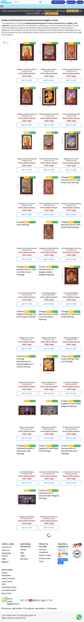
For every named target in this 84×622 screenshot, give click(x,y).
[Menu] (2, 6)
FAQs (41, 561)
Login (80, 2)
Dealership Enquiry (6, 554)
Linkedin (40, 608)
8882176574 (52, 13)
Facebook (7, 608)
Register (71, 2)
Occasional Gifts (9, 590)
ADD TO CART (27, 80)
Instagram (29, 608)
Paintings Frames (9, 587)
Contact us (6, 547)
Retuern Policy (45, 555)
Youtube (18, 608)
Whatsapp (52, 608)
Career (23, 549)
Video (22, 556)
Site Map (24, 559)
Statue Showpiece (6, 574)
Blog (22, 553)
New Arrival (6, 593)
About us (5, 550)
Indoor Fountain (8, 578)
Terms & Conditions (43, 551)
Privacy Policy (45, 558)
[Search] (40, 2)
